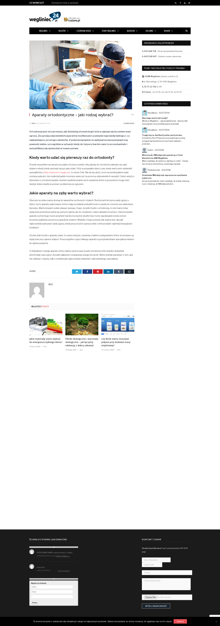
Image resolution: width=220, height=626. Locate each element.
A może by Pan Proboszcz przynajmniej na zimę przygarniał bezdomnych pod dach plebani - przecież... (163, 141)
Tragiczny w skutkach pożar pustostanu (162, 135)
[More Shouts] (53, 579)
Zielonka (149, 30)
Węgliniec (43, 30)
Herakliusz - (159, 113)
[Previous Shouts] (53, 547)
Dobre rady (129, 123)
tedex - (156, 150)
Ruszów (62, 30)
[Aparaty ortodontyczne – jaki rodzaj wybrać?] (81, 75)
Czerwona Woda (83, 30)
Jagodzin (131, 30)
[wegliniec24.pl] (54, 16)
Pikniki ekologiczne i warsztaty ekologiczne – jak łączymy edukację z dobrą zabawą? (81, 342)
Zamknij (180, 621)
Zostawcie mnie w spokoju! (64, 2)
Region (167, 30)
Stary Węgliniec (109, 30)
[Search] (186, 30)
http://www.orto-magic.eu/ (57, 172)
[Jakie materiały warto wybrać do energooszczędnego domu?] (45, 324)
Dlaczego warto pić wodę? (155, 118)
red (33, 123)
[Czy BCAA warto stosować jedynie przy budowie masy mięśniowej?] (117, 324)
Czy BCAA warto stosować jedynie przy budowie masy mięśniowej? (116, 342)
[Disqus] (81, 397)
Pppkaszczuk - (159, 170)
